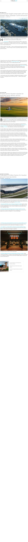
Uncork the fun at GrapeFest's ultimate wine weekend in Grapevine (16, 270)
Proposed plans (6, 41)
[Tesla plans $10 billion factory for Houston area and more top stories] (14, 189)
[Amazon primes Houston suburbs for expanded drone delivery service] (14, 107)
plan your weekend (17, 202)
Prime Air (7, 119)
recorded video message (15, 61)
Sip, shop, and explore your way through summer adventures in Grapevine (15, 263)
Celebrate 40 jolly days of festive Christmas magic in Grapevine (16, 266)
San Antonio (5, 126)
